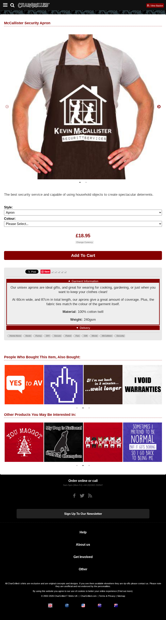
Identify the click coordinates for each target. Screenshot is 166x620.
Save (47, 271)
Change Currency (84, 242)
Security (120, 336)
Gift (85, 336)
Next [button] (159, 107)
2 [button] (86, 182)
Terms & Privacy (107, 596)
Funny (39, 336)
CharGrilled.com (89, 596)
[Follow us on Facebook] (74, 495)
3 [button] (89, 408)
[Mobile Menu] (4, 5)
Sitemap (121, 596)
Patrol (68, 336)
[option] (83, 106)
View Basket (157, 5)
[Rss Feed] (90, 495)
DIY (48, 336)
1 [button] (80, 182)
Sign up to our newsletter (83, 513)
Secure (57, 336)
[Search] (13, 4)
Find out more (125, 591)
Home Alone (15, 336)
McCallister (107, 336)
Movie (94, 336)
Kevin (28, 336)
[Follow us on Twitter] (82, 495)
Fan (77, 336)
